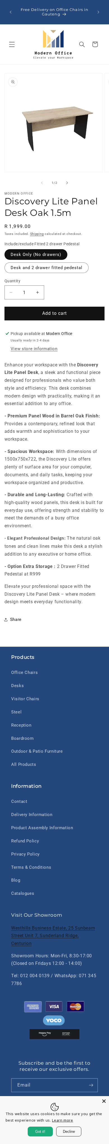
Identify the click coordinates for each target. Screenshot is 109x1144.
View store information (34, 348)
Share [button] (16, 619)
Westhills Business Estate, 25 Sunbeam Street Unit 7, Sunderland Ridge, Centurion (53, 935)
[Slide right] (67, 183)
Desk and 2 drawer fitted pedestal (47, 267)
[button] (11, 44)
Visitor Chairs (25, 698)
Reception (21, 725)
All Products (23, 764)
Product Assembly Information (42, 827)
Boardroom (22, 738)
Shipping (37, 234)
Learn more (62, 1120)
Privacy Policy (25, 854)
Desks (17, 685)
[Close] (104, 1101)
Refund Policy (25, 840)
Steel (16, 712)
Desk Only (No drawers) (36, 254)
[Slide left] (42, 183)
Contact (19, 801)
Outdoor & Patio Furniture (37, 751)
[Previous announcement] (10, 12)
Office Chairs (24, 672)
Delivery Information (32, 814)
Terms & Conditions (31, 867)
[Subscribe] (91, 1085)
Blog (15, 880)
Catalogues (22, 893)
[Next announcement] (98, 12)
